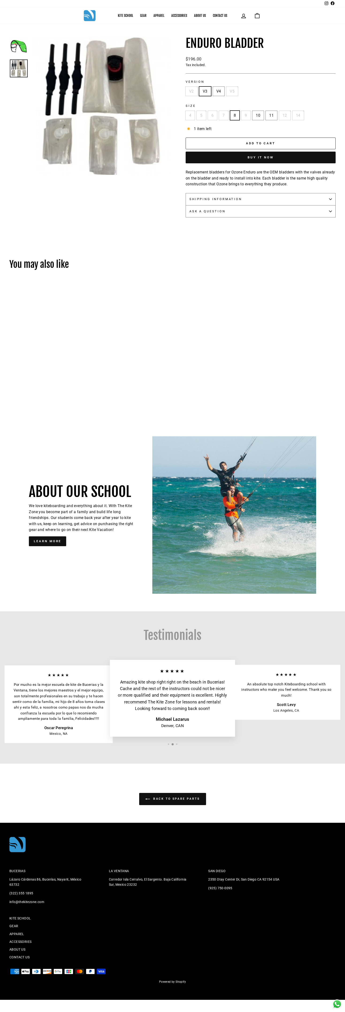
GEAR (143, 16)
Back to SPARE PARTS (176, 798)
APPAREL (158, 16)
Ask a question (207, 211)
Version (195, 81)
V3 (205, 91)
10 (258, 115)
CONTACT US (220, 16)
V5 (232, 91)
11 (271, 115)
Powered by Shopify (172, 981)
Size (191, 106)
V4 (218, 91)
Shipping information (215, 199)
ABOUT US (200, 16)
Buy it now (261, 157)
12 (285, 115)
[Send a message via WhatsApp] (337, 1004)
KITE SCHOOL (125, 16)
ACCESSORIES (179, 16)
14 (298, 115)
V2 (191, 91)
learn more (47, 541)
